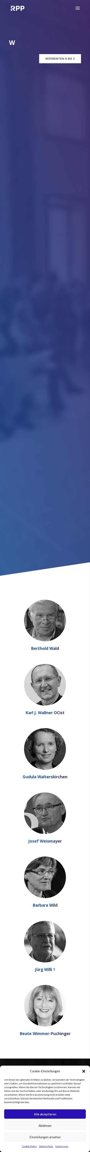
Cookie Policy (29, 1146)
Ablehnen (45, 1125)
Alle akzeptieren (45, 1114)
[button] (84, 1071)
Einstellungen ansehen (45, 1137)
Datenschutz (46, 1146)
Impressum (61, 1146)
